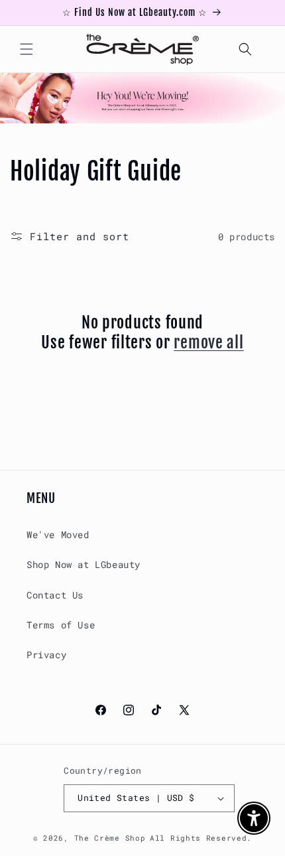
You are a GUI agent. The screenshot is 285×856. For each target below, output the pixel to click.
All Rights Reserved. (201, 838)
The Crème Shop (110, 838)
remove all (208, 342)
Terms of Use (61, 624)
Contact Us (55, 595)
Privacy (46, 654)
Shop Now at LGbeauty (84, 564)
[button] (26, 49)
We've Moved (58, 534)
